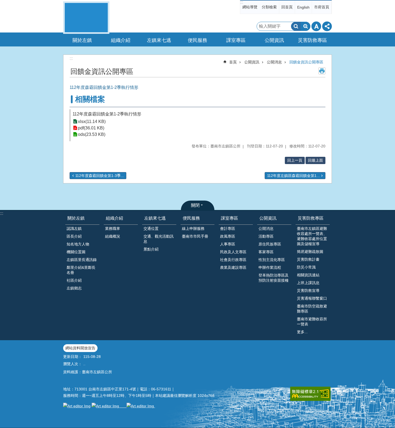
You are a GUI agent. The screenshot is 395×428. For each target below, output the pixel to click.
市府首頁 (321, 7)
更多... (302, 332)
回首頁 (287, 7)
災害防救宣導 (308, 290)
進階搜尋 (305, 26)
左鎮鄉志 (74, 288)
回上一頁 (294, 160)
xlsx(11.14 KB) (92, 121)
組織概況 (112, 236)
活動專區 (266, 236)
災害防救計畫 (308, 259)
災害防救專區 (311, 218)
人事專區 (227, 244)
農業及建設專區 (233, 267)
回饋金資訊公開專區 (306, 62)
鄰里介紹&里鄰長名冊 (81, 270)
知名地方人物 (78, 244)
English (303, 7)
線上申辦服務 (193, 228)
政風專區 (227, 236)
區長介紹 (74, 236)
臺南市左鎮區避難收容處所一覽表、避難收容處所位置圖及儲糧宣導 (312, 236)
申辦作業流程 (269, 267)
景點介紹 (151, 249)
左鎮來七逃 (155, 218)
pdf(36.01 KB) (91, 128)
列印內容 (321, 70)
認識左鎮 (74, 228)
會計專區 (227, 228)
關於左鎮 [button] (82, 40)
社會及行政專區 (233, 259)
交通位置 (151, 228)
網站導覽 (249, 7)
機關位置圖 (76, 252)
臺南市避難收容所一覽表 (312, 321)
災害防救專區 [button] (312, 40)
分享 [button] (327, 26)
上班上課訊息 (308, 283)
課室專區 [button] (236, 40)
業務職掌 (112, 228)
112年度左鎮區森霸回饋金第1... (293, 175)
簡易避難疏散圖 (310, 251)
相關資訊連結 (308, 275)
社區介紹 (74, 280)
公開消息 (274, 62)
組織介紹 (114, 218)
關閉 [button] (195, 205)
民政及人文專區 (233, 252)
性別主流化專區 (271, 259)
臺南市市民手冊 (195, 236)
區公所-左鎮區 (86, 17)
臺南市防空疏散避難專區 (312, 308)
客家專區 (266, 252)
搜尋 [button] (296, 26)
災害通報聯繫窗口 (312, 298)
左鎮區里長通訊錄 (82, 259)
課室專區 (229, 218)
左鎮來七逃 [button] (159, 40)
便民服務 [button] (197, 40)
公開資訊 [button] (274, 40)
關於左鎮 (76, 218)
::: (241, 2)
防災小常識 (306, 267)
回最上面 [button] (315, 160)
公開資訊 (251, 62)
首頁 (233, 62)
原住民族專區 (269, 244)
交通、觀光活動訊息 (158, 239)
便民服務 (191, 218)
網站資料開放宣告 (80, 348)
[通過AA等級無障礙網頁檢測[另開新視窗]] (310, 394)
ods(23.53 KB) (91, 134)
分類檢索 (269, 7)
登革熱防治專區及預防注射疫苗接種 (273, 277)
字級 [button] (316, 26)
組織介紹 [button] (120, 40)
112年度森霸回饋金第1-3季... (99, 175)
